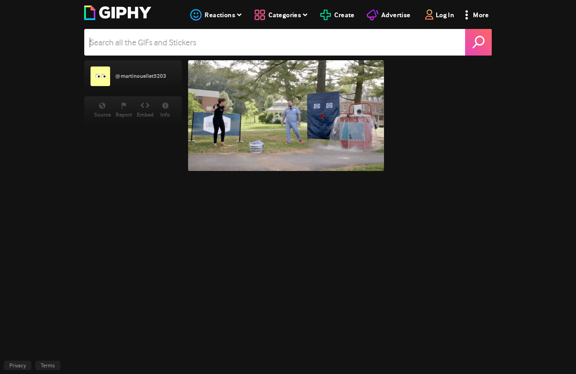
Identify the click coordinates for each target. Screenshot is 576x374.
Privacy (17, 365)
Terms (48, 365)
